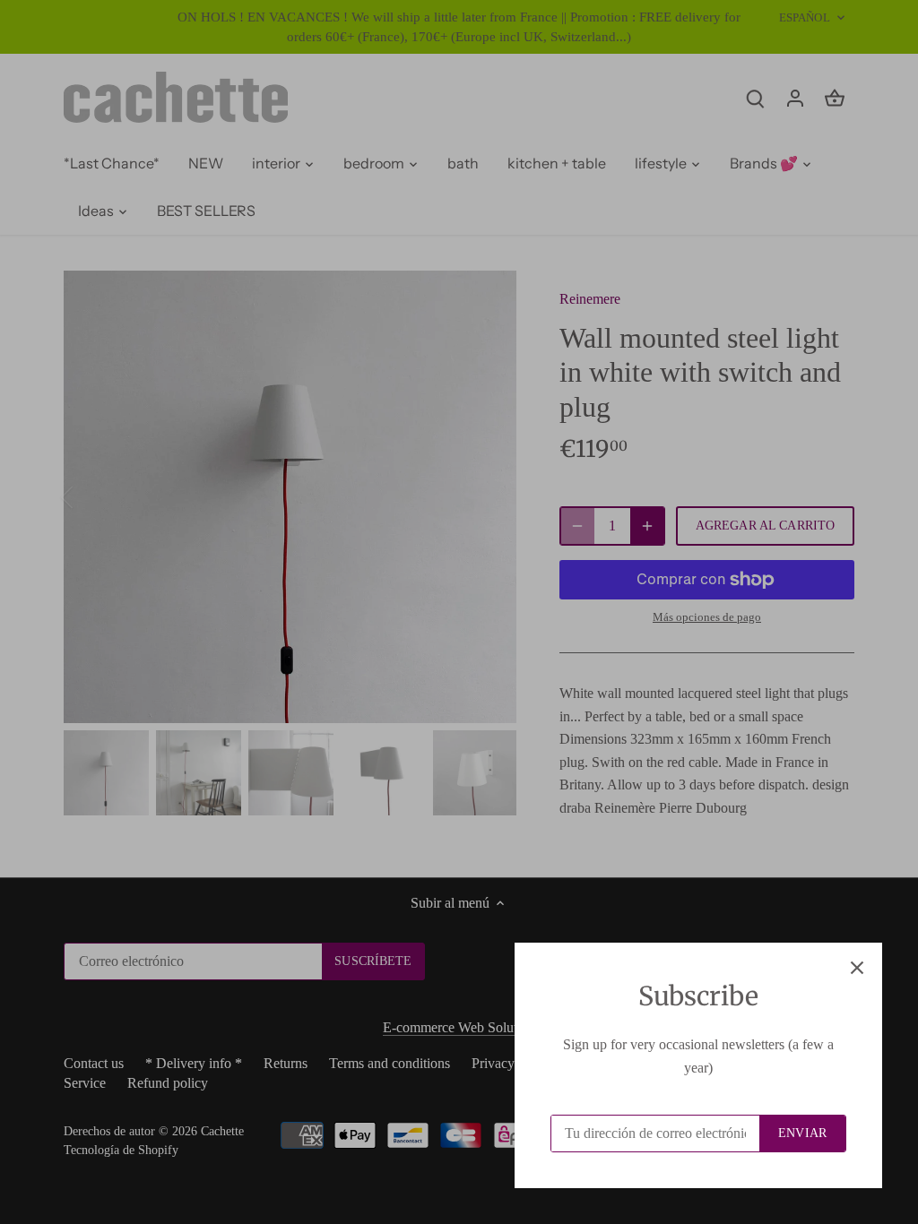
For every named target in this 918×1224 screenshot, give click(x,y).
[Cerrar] (857, 967)
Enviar (802, 1133)
